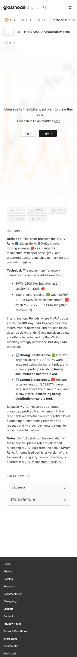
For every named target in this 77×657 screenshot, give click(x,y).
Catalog (8, 579)
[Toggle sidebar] (8, 32)
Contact (8, 616)
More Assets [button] (61, 20)
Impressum (10, 638)
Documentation (12, 594)
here (57, 121)
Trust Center (11, 646)
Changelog (9, 601)
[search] (44, 7)
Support (8, 608)
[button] (10, 20)
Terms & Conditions (15, 631)
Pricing (7, 571)
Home (7, 564)
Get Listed (9, 653)
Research (9, 586)
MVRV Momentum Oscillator (41, 462)
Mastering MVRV (19, 447)
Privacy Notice (12, 623)
